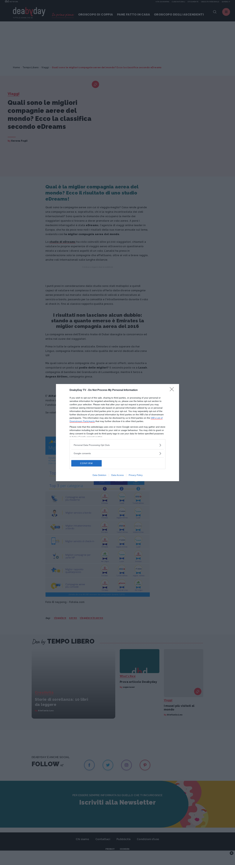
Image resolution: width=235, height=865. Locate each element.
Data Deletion (99, 475)
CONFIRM (86, 463)
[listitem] (117, 445)
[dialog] (117, 432)
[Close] (173, 390)
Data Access (117, 475)
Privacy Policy (136, 475)
